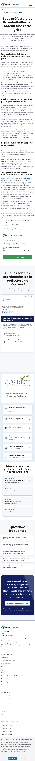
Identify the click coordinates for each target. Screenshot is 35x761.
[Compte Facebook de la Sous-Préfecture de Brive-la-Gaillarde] (29, 296)
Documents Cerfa (6, 728)
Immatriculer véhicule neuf (8, 696)
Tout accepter (13, 758)
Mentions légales (5, 682)
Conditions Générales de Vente (9, 676)
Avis (2, 667)
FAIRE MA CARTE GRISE (17, 257)
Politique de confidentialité (8, 679)
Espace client (4, 657)
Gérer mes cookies (6, 685)
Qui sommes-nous (6, 663)
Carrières (3, 673)
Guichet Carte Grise (17, 77)
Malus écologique (5, 705)
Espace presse (5, 670)
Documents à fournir (6, 725)
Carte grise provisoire (6, 734)
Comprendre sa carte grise (8, 702)
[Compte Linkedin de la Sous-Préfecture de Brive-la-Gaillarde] (26, 296)
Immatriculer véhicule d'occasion (9, 699)
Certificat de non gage (7, 731)
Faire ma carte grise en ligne (17, 603)
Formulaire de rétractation (8, 660)
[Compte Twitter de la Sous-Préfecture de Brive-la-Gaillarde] (31, 296)
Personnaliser (22, 758)
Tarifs (2, 708)
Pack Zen (3, 711)
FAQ (2, 714)
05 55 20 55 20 (8, 312)
